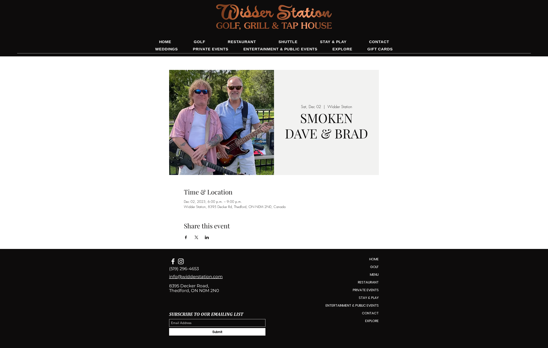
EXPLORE (372, 320)
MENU (374, 274)
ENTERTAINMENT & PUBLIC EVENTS (352, 305)
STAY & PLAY (369, 297)
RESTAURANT (368, 282)
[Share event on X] (196, 237)
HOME (374, 259)
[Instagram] (181, 261)
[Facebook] (173, 261)
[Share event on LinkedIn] (207, 237)
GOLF (374, 266)
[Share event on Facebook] (186, 237)
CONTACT (370, 313)
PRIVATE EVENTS (366, 290)
